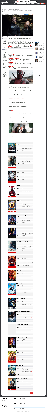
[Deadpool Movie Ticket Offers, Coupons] (12, 190)
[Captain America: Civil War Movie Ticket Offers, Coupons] (12, 176)
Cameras (25, 406)
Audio (14, 3)
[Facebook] (13, 1)
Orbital (20, 408)
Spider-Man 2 (4, 64)
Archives (6, 402)
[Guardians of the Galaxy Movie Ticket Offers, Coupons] (12, 220)
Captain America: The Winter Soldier (23, 156)
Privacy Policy (6, 404)
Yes (28, 3)
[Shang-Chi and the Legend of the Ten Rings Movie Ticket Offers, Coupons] (12, 261)
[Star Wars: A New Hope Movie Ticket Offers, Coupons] (12, 303)
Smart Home (38, 3)
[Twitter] (11, 1)
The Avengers (19, 143)
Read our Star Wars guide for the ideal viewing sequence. (18, 98)
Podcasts (15, 408)
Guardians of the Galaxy (21, 215)
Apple (22, 398)
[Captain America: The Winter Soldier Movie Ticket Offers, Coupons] (12, 161)
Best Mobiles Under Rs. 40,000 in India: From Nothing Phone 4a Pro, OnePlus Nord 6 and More (41, 60)
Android (24, 398)
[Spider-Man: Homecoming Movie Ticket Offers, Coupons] (12, 288)
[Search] (36, 2)
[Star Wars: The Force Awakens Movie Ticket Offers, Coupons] (12, 342)
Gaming (15, 403)
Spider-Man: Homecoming (21, 283)
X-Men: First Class (5, 75)
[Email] (30, 14)
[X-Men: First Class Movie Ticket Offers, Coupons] (12, 370)
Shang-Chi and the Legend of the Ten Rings (5, 63)
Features (25, 403)
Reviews (22, 403)
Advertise (9, 402)
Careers (8, 406)
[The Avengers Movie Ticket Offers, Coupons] (12, 148)
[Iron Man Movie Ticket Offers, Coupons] (12, 233)
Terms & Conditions (4, 405)
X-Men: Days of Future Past (21, 378)
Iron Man (4, 59)
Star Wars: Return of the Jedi (22, 324)
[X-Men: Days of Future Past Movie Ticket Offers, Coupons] (12, 383)
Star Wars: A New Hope (20, 298)
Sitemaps (3, 402)
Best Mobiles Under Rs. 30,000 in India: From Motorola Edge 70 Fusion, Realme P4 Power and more (42, 48)
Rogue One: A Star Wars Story (22, 241)
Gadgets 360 (43, 3)
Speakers (24, 400)
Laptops (23, 406)
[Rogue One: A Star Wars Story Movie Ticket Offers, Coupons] (12, 246)
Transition (23, 408)
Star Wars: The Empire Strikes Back (23, 311)
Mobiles (12, 3)
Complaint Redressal (4, 406)
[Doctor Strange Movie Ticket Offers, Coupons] (12, 205)
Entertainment (33, 3)
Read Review (11, 196)
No (26, 3)
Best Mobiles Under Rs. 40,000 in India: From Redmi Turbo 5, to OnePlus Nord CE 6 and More (41, 44)
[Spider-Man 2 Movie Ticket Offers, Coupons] (12, 275)
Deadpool (4, 55)
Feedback (3, 404)
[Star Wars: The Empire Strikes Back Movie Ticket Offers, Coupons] (12, 316)
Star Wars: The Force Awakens (22, 337)
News (20, 398)
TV (16, 3)
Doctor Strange (4, 56)
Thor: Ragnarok (4, 74)
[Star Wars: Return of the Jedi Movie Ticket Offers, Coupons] (12, 329)
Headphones (21, 400)
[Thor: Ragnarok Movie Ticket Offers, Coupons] (12, 356)
